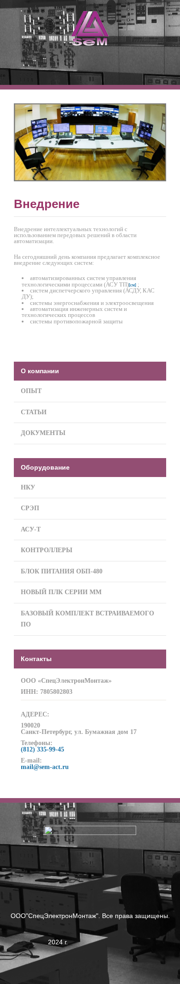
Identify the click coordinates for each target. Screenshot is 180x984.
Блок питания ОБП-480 (61, 571)
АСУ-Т (31, 529)
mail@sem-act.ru (45, 766)
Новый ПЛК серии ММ (61, 592)
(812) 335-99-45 (42, 749)
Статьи (34, 412)
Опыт (31, 391)
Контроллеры (46, 550)
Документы (43, 432)
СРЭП (30, 508)
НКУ (28, 487)
